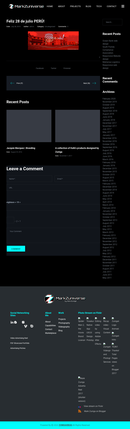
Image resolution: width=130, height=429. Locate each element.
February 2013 (109, 235)
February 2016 (109, 162)
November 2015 (110, 171)
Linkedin (12, 322)
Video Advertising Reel (19, 338)
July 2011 (107, 272)
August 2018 (108, 114)
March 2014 (108, 205)
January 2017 (109, 135)
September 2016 (110, 147)
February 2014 (109, 208)
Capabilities (50, 325)
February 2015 (109, 184)
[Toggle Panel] (122, 6)
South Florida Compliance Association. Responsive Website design (111, 53)
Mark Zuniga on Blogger (95, 411)
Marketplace (50, 333)
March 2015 (108, 180)
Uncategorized (50, 26)
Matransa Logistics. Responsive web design (111, 65)
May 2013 (107, 229)
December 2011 (110, 259)
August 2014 (108, 193)
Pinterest (67, 68)
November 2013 (110, 214)
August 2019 (108, 108)
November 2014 (110, 190)
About (48, 321)
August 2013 (108, 223)
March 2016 (108, 159)
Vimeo (25, 326)
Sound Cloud (16, 330)
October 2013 (109, 217)
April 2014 (107, 202)
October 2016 (109, 144)
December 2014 (110, 187)
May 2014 (107, 199)
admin (31, 26)
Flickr (13, 327)
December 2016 (110, 138)
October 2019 (109, 105)
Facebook (40, 68)
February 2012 (109, 256)
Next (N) (86, 83)
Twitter (53, 68)
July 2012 (107, 250)
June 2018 (107, 117)
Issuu (31, 326)
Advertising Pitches (17, 348)
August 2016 (108, 150)
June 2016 (107, 156)
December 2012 (110, 238)
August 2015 (108, 177)
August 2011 (108, 268)
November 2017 (110, 126)
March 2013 (108, 232)
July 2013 (107, 226)
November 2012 (110, 241)
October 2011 (109, 265)
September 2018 (110, 111)
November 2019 (110, 102)
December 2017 (110, 123)
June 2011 (107, 275)
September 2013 (110, 220)
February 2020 (109, 99)
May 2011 (107, 278)
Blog (15, 322)
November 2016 (110, 141)
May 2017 (107, 132)
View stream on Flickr (93, 406)
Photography (64, 323)
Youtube (19, 322)
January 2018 (109, 120)
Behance (21, 326)
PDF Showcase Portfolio (19, 343)
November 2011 (110, 262)
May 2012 (107, 253)
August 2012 (108, 247)
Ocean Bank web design (110, 42)
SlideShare (17, 326)
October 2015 (109, 174)
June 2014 (107, 196)
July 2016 (107, 153)
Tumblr (29, 326)
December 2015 (110, 168)
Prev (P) (20, 83)
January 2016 (109, 165)
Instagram (23, 322)
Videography (64, 327)
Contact (48, 329)
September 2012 (110, 244)
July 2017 (107, 129)
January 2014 (109, 211)
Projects (62, 319)
